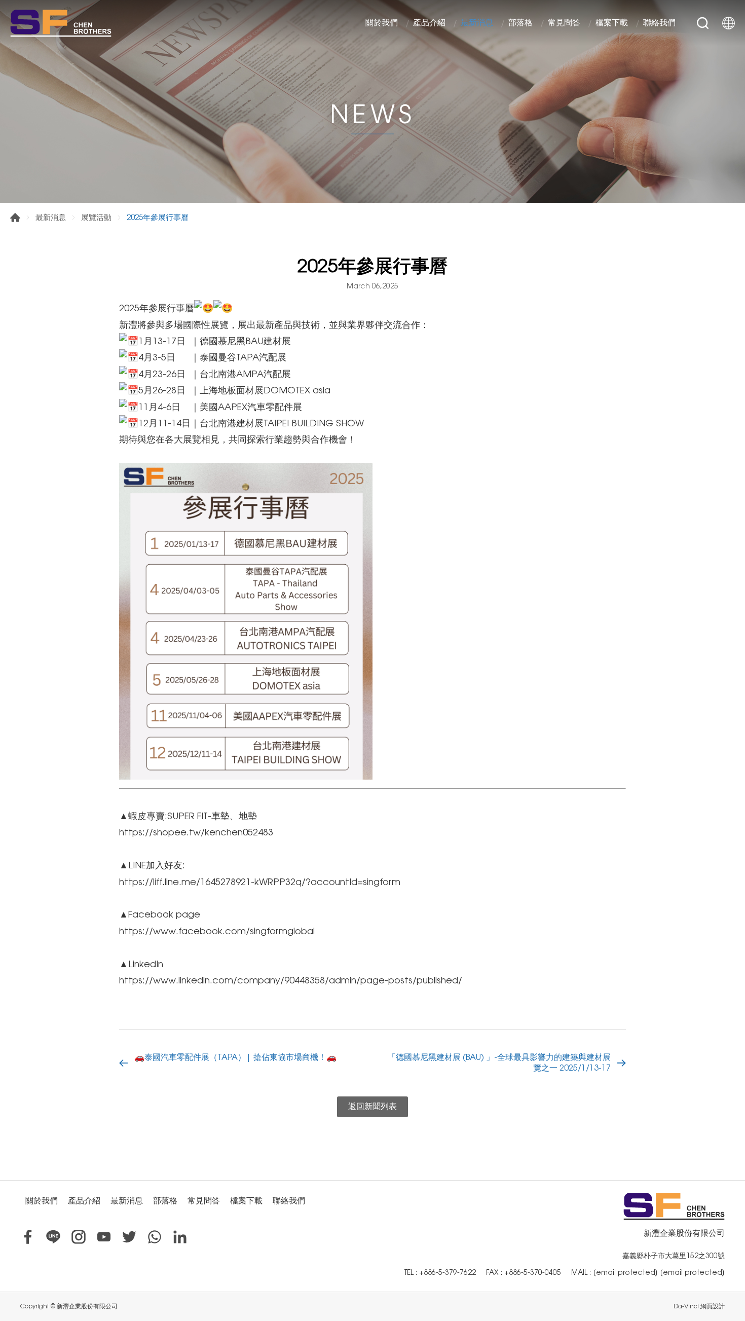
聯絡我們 (659, 23)
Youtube (103, 1236)
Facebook (27, 1236)
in (180, 1236)
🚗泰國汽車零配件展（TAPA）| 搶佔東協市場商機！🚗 (235, 1057)
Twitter (129, 1236)
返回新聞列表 (372, 1106)
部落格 (520, 23)
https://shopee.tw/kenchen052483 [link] (196, 832)
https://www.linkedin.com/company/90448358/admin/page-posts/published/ (290, 980)
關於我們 (381, 23)
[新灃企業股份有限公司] (60, 23)
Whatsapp (154, 1236)
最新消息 (477, 23)
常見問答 (564, 23)
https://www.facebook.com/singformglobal (217, 931)
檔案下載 (611, 23)
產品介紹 (429, 23)
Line (53, 1236)
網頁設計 (712, 1306)
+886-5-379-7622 (447, 1272)
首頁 (15, 217)
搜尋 (702, 23)
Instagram (78, 1236)
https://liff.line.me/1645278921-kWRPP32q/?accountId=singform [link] (259, 881)
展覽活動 (96, 217)
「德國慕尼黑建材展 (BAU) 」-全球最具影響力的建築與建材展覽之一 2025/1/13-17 (499, 1062)
